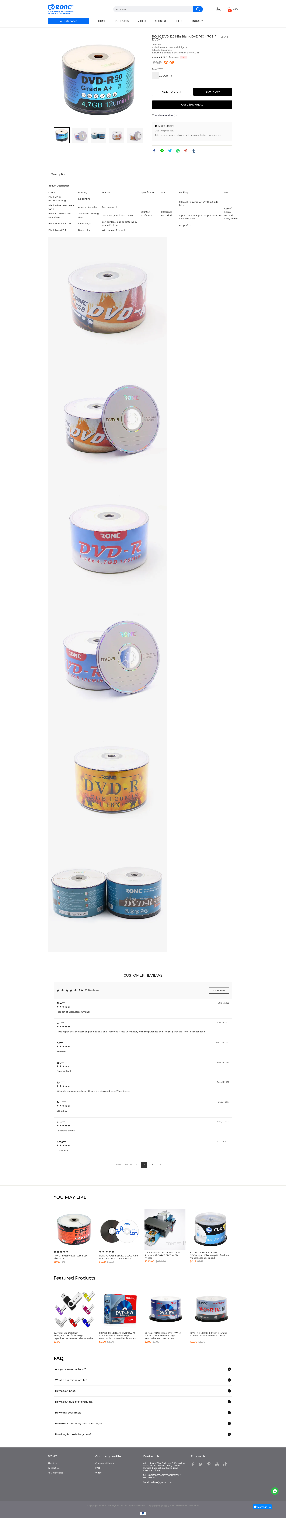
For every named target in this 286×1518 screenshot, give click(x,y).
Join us (158, 135)
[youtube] (218, 1465)
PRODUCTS (122, 21)
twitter (170, 151)
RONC (52, 1456)
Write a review (219, 990)
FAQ (97, 1468)
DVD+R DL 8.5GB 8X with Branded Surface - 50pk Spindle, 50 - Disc (208, 1334)
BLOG (179, 21)
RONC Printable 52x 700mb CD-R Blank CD (71, 1257)
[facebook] (194, 1465)
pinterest (186, 151)
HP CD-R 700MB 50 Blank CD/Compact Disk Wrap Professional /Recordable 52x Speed (209, 1255)
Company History (104, 1463)
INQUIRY (197, 21)
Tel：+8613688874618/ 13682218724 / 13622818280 (162, 1476)
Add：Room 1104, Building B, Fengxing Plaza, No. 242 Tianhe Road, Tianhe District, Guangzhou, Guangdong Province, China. (164, 1467)
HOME (102, 21)
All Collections (55, 1472)
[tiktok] (226, 1465)
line (162, 151)
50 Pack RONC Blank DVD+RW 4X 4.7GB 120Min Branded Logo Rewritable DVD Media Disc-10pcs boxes (117, 1336)
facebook (154, 151)
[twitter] (202, 1465)
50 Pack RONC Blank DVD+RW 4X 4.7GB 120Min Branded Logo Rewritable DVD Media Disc (163, 1336)
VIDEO (142, 21)
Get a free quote (192, 104)
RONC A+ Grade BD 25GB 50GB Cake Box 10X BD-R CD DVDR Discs (119, 1257)
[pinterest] (210, 1465)
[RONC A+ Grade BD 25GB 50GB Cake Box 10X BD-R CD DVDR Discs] (119, 1229)
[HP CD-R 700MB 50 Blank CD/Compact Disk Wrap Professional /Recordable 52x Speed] (210, 1229)
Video (98, 1472)
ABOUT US (161, 21)
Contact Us (53, 1468)
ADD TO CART (171, 91)
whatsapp (178, 151)
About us (52, 1463)
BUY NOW (213, 91)
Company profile (108, 1456)
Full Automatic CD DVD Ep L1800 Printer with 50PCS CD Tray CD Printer (161, 1255)
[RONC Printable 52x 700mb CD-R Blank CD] (74, 1229)
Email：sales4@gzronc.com (157, 1482)
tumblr (193, 151)
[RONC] (275, 1491)
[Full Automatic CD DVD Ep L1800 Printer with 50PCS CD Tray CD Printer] (164, 1229)
